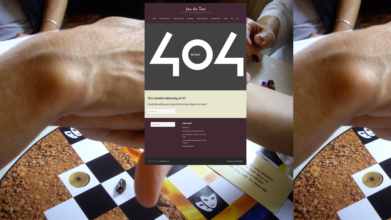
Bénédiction (185, 127)
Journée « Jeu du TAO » (202, 18)
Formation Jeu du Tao (165, 18)
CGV (237, 18)
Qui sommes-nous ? (215, 18)
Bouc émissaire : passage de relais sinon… (193, 131)
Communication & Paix (188, 146)
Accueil (154, 18)
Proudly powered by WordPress (235, 161)
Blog (232, 18)
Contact (225, 18)
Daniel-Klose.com (164, 161)
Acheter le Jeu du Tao (178, 18)
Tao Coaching (190, 18)
